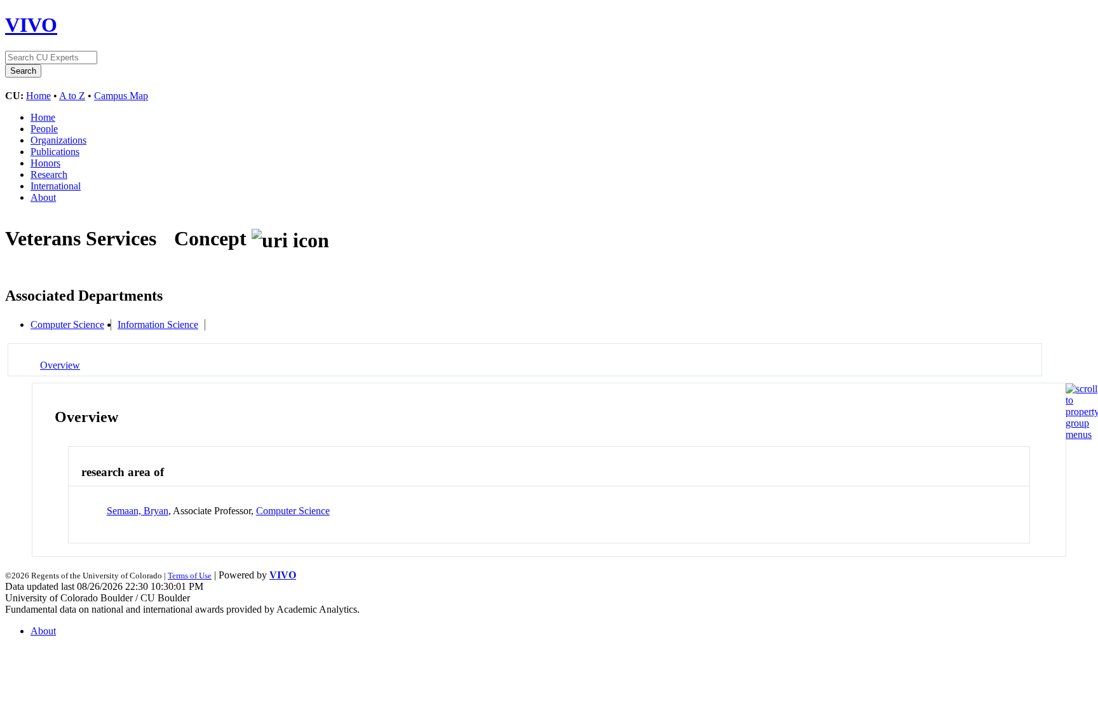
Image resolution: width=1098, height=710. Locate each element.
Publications (54, 151)
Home (38, 95)
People (44, 128)
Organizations (58, 140)
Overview (60, 365)
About (43, 197)
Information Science (158, 324)
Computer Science (67, 324)
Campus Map (121, 95)
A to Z (72, 95)
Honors (45, 163)
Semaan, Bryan (137, 510)
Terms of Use (190, 575)
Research (48, 174)
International (55, 186)
